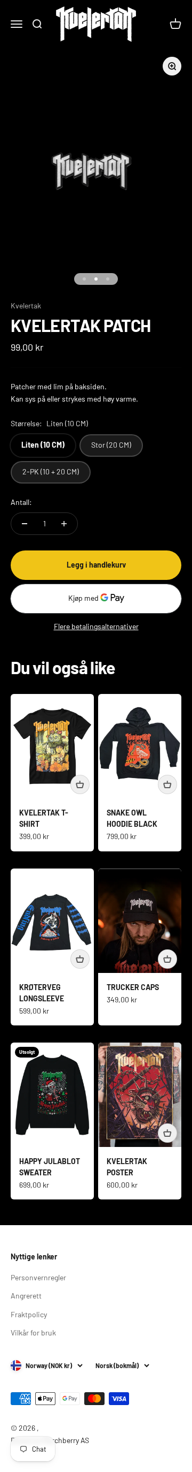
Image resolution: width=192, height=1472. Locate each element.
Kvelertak (26, 305)
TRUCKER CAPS (133, 987)
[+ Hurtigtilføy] (80, 784)
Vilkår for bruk (33, 1332)
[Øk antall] (64, 523)
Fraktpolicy (29, 1314)
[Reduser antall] (24, 523)
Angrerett (26, 1295)
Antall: (21, 502)
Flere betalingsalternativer (96, 626)
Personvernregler (38, 1277)
